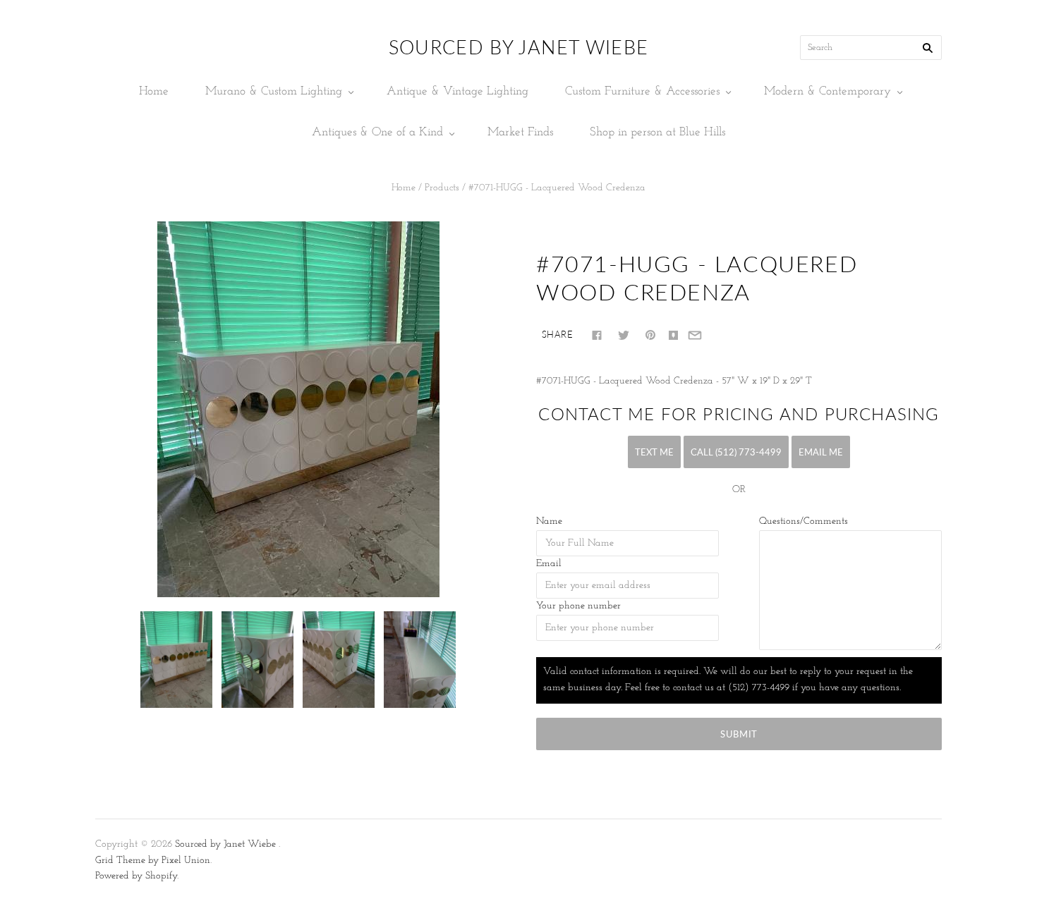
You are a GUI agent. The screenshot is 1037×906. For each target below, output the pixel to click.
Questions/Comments (803, 521)
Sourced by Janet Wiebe (225, 844)
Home (154, 91)
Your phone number (578, 606)
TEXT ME (654, 452)
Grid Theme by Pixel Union (152, 860)
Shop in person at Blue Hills (657, 132)
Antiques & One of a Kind (377, 132)
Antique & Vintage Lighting (457, 91)
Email (549, 563)
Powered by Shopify (136, 876)
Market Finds (520, 132)
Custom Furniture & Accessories (642, 91)
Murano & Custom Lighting (273, 91)
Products (442, 188)
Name (549, 521)
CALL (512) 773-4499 (736, 452)
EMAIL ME (821, 452)
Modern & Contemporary (827, 91)
